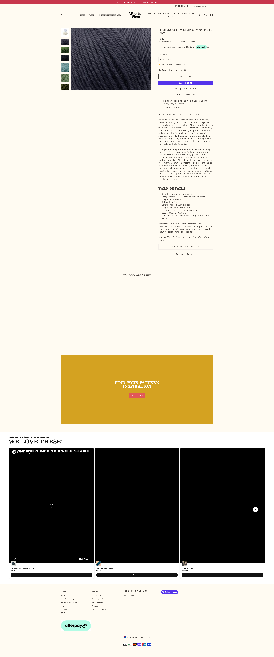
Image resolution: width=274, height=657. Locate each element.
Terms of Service (99, 609)
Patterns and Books (159, 13)
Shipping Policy (98, 599)
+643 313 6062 (129, 595)
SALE (170, 16)
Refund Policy (97, 602)
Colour (162, 55)
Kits (176, 13)
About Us (187, 13)
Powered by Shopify (137, 649)
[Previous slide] (18, 509)
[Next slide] (255, 509)
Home (82, 15)
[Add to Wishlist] (63, 284)
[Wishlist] (205, 15)
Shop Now (137, 396)
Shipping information (185, 247)
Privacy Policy (97, 606)
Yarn (91, 15)
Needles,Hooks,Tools (110, 15)
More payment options (185, 88)
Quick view (79, 334)
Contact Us (96, 595)
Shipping (173, 41)
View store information (172, 107)
